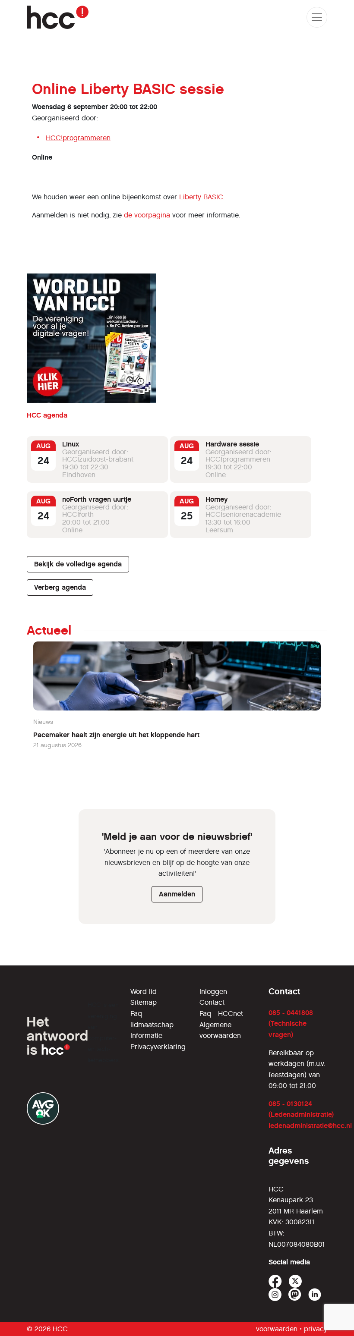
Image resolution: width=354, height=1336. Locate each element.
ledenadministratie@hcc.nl (310, 1126)
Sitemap (143, 1002)
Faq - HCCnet (221, 1013)
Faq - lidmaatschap (152, 1019)
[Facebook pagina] (275, 1281)
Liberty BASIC (201, 197)
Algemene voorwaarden (220, 1030)
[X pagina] (295, 1281)
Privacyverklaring (158, 1047)
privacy (315, 1329)
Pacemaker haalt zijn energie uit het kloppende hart (116, 735)
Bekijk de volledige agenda (78, 564)
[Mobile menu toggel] (317, 17)
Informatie (146, 1035)
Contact (211, 1002)
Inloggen (213, 991)
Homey (216, 499)
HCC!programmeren (78, 138)
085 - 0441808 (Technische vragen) (291, 1024)
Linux (70, 444)
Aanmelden (177, 894)
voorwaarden (276, 1329)
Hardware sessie (232, 444)
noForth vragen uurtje (96, 499)
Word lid (143, 991)
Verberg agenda (60, 587)
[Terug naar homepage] (57, 17)
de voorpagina (147, 215)
